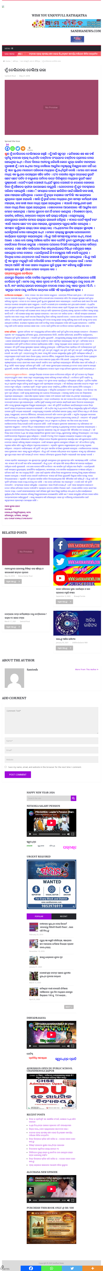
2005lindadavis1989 (79, 642)
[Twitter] (17, 147)
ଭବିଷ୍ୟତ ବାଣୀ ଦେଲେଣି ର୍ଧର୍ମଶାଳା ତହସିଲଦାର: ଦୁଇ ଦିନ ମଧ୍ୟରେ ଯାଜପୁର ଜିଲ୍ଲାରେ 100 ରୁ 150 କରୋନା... (56, 992)
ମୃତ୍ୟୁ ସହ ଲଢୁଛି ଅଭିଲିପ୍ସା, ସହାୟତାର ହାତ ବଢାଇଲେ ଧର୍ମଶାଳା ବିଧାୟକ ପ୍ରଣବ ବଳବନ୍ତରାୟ (56, 944)
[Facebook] (31, 1268)
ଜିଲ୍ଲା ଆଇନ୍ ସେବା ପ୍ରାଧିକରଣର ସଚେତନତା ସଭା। (49, 1129)
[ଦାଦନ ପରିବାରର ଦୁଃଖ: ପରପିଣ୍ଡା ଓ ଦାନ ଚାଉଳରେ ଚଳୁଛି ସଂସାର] (77, 562)
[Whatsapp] (12, 147)
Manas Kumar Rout (25, 576)
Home (8, 61)
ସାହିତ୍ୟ (15, 61)
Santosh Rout (10, 76)
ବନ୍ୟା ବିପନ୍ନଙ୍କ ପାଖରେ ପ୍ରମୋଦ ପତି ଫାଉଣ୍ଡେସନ (50, 1125)
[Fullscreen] (72, 834)
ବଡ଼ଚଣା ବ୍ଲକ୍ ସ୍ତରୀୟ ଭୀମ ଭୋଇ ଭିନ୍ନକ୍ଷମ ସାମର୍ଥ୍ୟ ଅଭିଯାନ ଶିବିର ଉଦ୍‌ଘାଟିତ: (43, 53)
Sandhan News (58, 1263)
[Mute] (68, 834)
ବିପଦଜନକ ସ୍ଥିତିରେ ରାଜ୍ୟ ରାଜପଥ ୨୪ (44, 1148)
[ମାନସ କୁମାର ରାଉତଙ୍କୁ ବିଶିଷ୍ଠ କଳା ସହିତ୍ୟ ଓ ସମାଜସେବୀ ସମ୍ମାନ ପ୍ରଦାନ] (25, 551)
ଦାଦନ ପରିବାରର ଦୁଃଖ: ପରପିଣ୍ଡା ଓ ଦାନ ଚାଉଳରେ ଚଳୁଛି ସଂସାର (73, 591)
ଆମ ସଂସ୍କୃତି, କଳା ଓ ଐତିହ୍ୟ (30, 61)
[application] (51, 823)
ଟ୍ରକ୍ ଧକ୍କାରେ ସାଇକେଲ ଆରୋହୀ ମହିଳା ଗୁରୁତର (48, 1165)
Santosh (32, 669)
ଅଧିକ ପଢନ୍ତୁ (11, 581)
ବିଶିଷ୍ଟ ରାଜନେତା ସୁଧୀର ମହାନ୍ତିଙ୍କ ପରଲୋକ (46, 1145)
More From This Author (86, 669)
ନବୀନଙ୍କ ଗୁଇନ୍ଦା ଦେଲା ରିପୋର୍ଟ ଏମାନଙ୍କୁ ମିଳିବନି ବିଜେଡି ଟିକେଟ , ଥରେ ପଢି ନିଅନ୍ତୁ (56, 927)
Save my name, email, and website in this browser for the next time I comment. (45, 767)
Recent (63, 916)
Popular (39, 916)
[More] (23, 147)
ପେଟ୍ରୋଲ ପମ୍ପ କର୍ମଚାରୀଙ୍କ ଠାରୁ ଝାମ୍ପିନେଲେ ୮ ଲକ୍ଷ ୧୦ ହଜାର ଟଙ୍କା (26, 616)
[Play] (30, 834)
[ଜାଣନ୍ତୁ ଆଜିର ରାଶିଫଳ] (77, 623)
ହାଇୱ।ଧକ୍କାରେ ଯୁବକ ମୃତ (51, 957)
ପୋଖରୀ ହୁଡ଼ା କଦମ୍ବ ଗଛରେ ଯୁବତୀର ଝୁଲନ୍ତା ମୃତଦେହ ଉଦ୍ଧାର (55, 974)
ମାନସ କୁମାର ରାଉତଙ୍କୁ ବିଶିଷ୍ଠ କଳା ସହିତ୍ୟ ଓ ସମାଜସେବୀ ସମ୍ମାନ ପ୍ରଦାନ (24, 570)
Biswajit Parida (79, 596)
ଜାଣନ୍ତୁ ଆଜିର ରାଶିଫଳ (66, 639)
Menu (7, 48)
